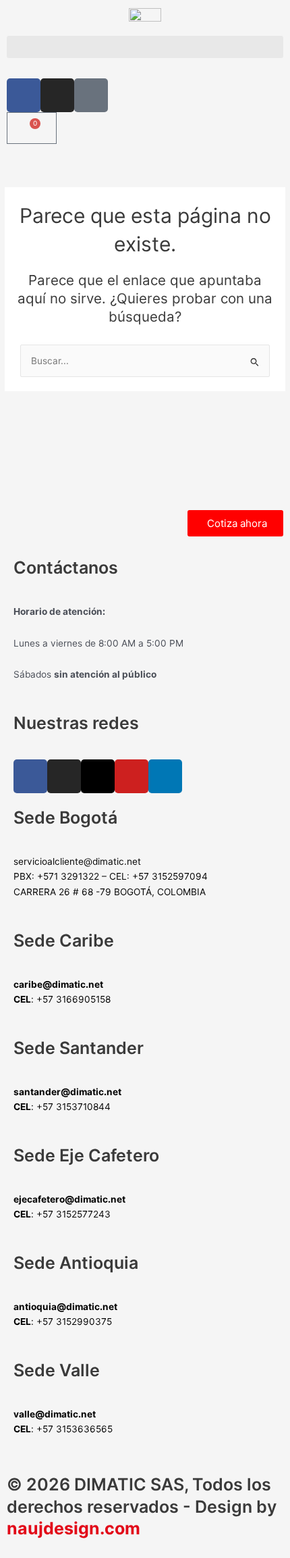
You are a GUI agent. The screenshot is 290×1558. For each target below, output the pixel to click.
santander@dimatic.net (67, 1091)
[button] (145, 47)
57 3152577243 (76, 1214)
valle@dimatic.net (54, 1414)
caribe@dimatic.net (58, 984)
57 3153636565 (77, 1429)
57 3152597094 (173, 876)
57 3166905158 (76, 999)
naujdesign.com (73, 1528)
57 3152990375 (77, 1321)
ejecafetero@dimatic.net (69, 1199)
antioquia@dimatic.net (65, 1306)
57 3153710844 (76, 1106)
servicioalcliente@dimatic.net (77, 861)
